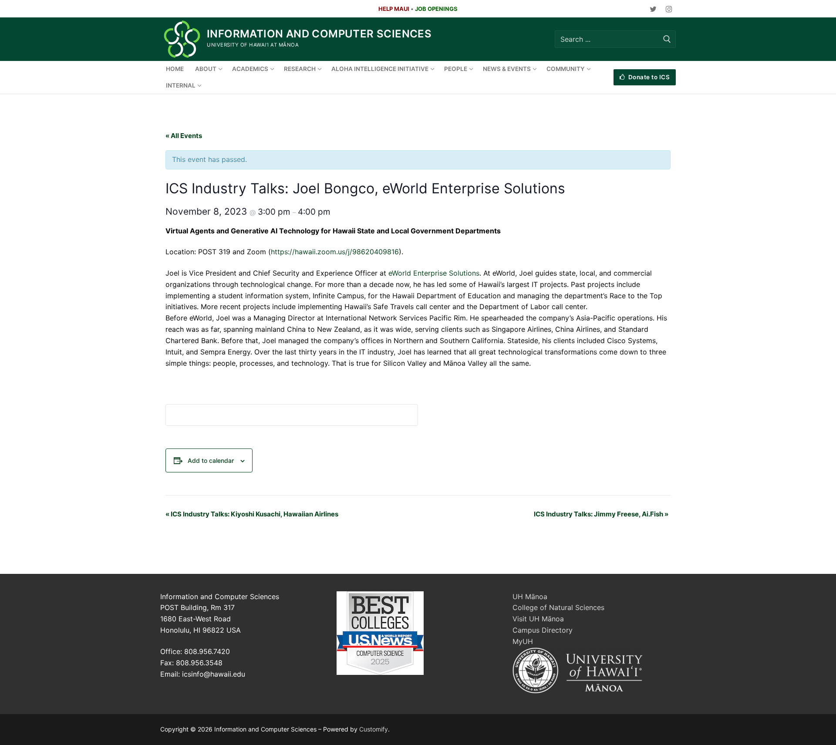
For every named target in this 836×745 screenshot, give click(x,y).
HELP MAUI (393, 8)
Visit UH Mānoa (538, 618)
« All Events (183, 135)
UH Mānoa (529, 596)
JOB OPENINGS (436, 8)
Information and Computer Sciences (319, 33)
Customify (373, 729)
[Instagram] (669, 9)
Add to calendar (211, 460)
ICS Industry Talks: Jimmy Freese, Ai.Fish (601, 514)
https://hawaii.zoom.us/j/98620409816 (335, 251)
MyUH (522, 641)
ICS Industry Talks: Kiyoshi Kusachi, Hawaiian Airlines (251, 514)
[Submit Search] (667, 39)
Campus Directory (542, 630)
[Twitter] (653, 9)
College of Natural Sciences (558, 607)
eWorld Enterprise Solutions (433, 273)
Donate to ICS (648, 77)
